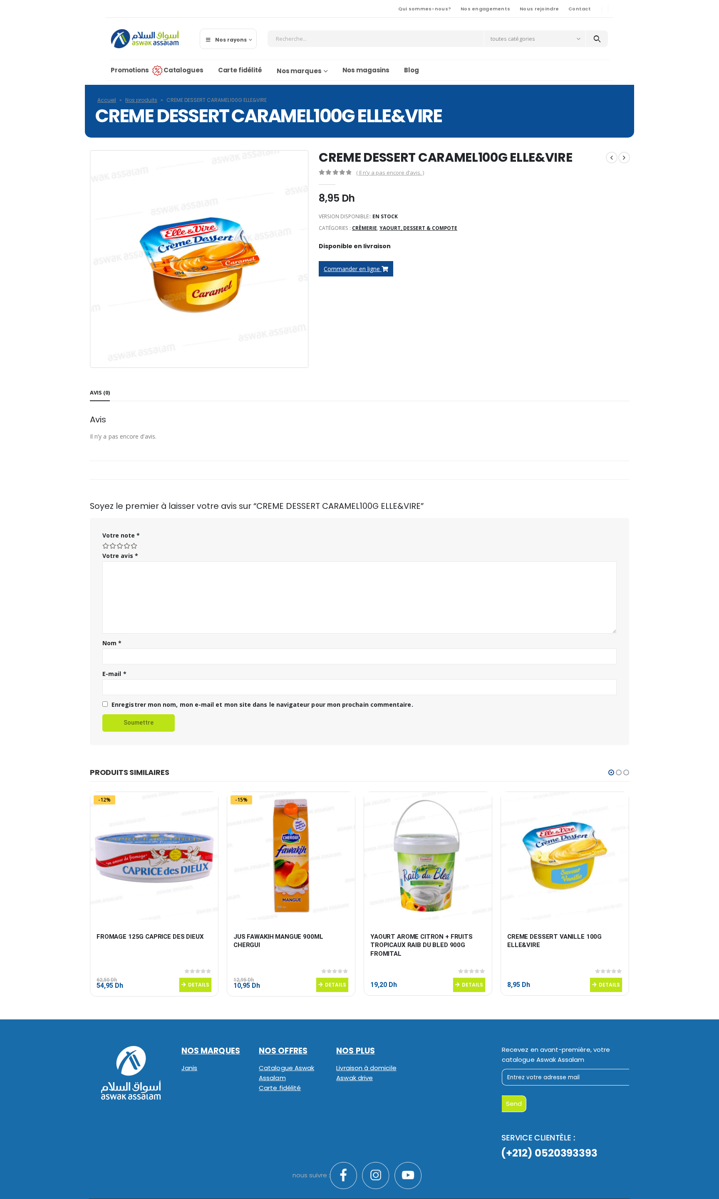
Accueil (106, 100)
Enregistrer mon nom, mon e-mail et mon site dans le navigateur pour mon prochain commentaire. (262, 704)
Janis (189, 1067)
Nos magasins (366, 70)
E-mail (114, 674)
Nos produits (141, 100)
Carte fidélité (240, 70)
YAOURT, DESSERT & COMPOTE (418, 228)
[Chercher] (597, 38)
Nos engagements (485, 8)
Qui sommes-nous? (424, 8)
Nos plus (355, 1050)
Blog (411, 70)
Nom (111, 643)
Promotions (130, 70)
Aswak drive (354, 1077)
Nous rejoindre (539, 8)
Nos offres (283, 1050)
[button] (611, 772)
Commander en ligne (353, 269)
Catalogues (183, 70)
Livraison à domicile (366, 1067)
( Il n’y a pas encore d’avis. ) (390, 172)
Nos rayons (231, 39)
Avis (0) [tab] (100, 392)
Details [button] (198, 984)
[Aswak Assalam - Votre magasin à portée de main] (145, 38)
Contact (579, 8)
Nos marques (299, 71)
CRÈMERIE (364, 228)
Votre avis (120, 556)
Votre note (121, 535)
